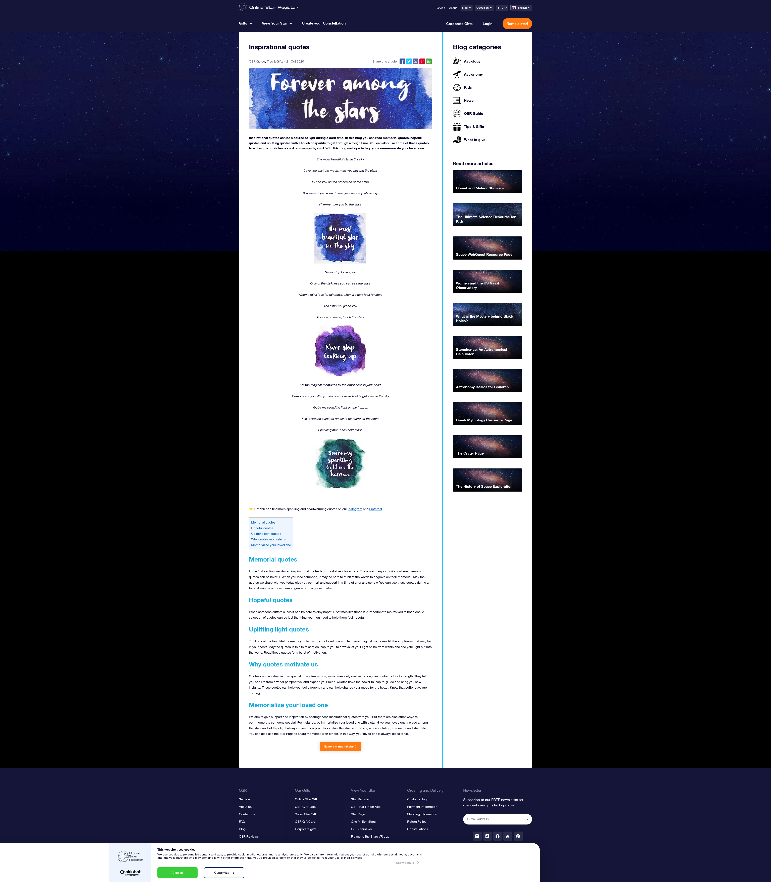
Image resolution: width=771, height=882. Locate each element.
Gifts (243, 23)
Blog (465, 7)
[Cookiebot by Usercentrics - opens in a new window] (130, 873)
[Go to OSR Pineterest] (518, 836)
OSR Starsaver (361, 829)
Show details (405, 862)
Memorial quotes (263, 522)
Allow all (177, 872)
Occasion (482, 7)
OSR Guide (257, 61)
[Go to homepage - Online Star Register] (268, 7)
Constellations (417, 829)
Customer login (418, 799)
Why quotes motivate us (268, 539)
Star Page (358, 814)
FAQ (242, 821)
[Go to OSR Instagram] (477, 836)
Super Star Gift (305, 814)
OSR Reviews (249, 836)
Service (440, 7)
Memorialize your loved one (271, 545)
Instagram (355, 509)
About (453, 7)
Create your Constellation (324, 23)
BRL (500, 7)
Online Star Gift (306, 799)
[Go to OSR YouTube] (507, 836)
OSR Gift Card (305, 821)
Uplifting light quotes (266, 533)
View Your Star (274, 23)
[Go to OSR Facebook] (497, 836)
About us (245, 806)
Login (488, 23)
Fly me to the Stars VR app (370, 836)
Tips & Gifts (275, 61)
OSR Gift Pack (305, 806)
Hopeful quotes (262, 528)
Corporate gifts (305, 829)
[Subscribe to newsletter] (527, 819)
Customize (221, 872)
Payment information (422, 806)
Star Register (360, 799)
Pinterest (375, 509)
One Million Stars (363, 821)
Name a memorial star (339, 746)
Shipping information (422, 814)
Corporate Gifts (459, 23)
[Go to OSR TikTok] (487, 836)
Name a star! (517, 23)
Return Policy (416, 821)
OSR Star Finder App (365, 806)
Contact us (247, 814)
